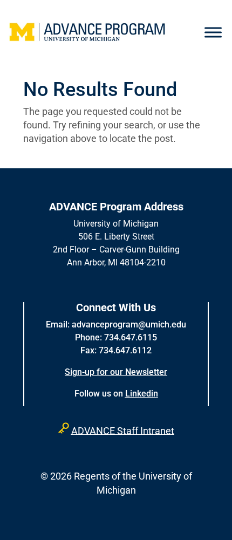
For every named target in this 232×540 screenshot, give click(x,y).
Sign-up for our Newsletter (116, 372)
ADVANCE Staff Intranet (122, 430)
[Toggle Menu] (213, 32)
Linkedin (141, 393)
